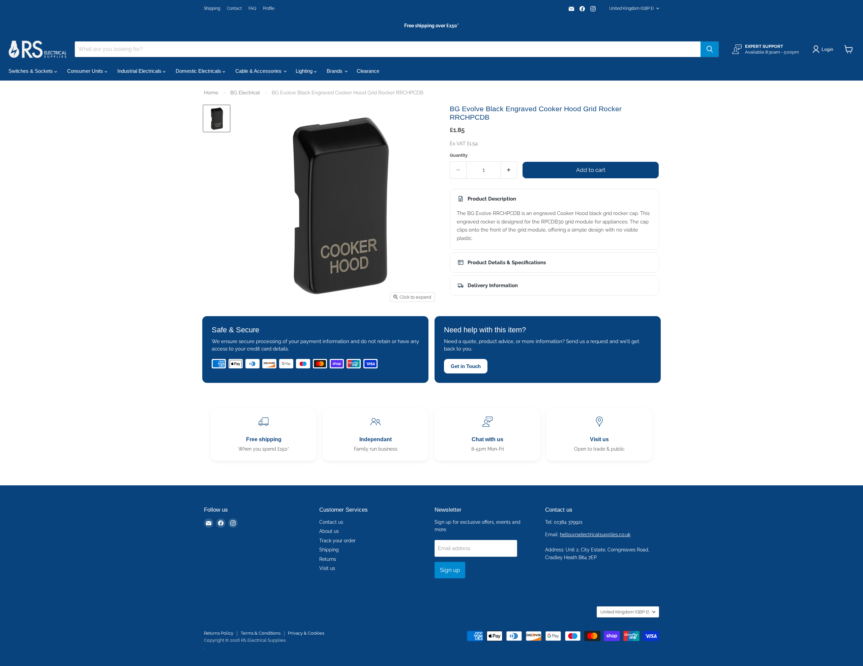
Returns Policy (218, 633)
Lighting (305, 71)
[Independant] (375, 434)
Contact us (331, 522)
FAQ (252, 8)
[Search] (710, 49)
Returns (327, 559)
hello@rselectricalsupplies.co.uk (595, 534)
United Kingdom (631, 8)
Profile (268, 8)
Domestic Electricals (199, 71)
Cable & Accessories (259, 71)
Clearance (368, 71)
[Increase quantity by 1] (509, 170)
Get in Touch (466, 366)
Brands (335, 71)
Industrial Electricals (140, 71)
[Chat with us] (487, 434)
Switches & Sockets (31, 71)
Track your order (337, 540)
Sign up (450, 570)
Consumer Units (86, 71)
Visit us (327, 568)
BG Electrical (245, 93)
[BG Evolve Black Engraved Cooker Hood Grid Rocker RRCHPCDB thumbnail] (216, 118)
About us (329, 531)
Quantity (459, 155)
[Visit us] (599, 434)
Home (211, 93)
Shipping (212, 8)
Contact (234, 8)
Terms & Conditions (260, 633)
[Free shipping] (264, 434)
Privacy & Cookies (306, 633)
